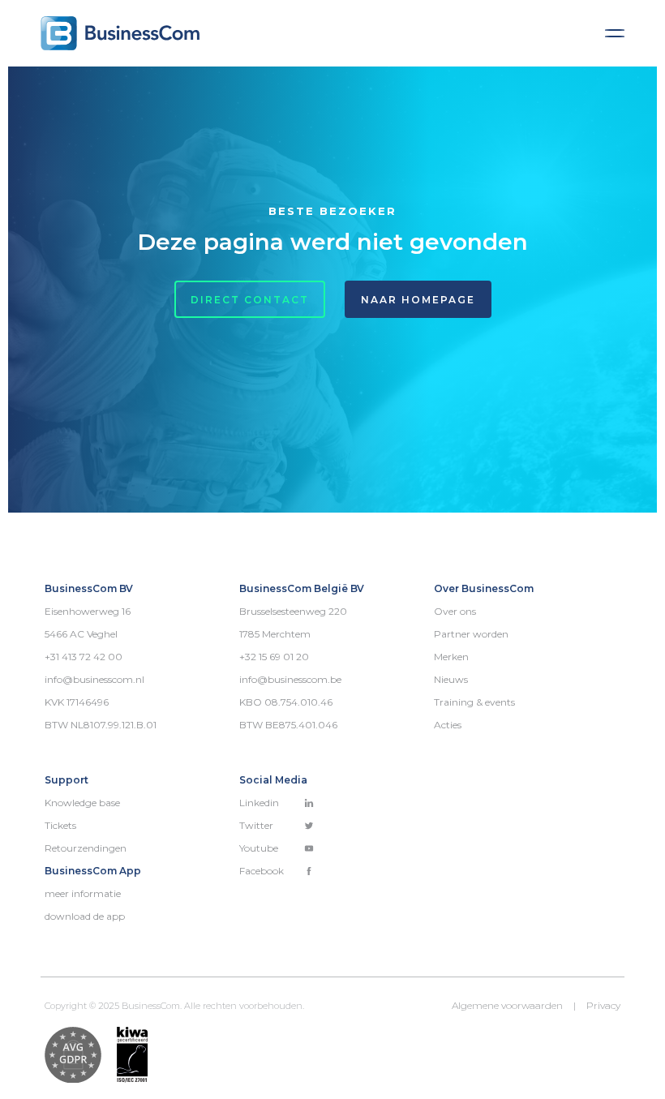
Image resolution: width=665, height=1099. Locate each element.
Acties (447, 725)
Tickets (60, 825)
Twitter (256, 825)
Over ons (455, 611)
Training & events (474, 702)
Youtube (258, 848)
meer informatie (83, 893)
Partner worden (471, 634)
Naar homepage (418, 300)
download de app (85, 916)
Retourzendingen (86, 848)
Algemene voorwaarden (507, 1005)
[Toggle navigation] (614, 33)
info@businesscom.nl (94, 679)
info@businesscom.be (290, 679)
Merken (451, 656)
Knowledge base (82, 802)
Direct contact (250, 300)
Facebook (261, 871)
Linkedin (259, 802)
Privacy (603, 1005)
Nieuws (451, 679)
